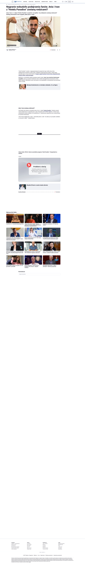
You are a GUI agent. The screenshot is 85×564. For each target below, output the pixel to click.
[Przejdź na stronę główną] (13, 2)
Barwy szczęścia (29, 544)
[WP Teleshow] (18, 1)
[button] (65, 1)
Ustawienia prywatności (57, 555)
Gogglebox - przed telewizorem (15, 543)
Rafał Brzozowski (60, 544)
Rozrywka (25, 1)
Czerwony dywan (44, 1)
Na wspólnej (28, 543)
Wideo (55, 1)
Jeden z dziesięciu (45, 543)
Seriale (50, 1)
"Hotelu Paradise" (47, 110)
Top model (44, 545)
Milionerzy (44, 544)
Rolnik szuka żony (13, 544)
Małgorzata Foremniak (61, 543)
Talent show (31, 1)
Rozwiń (39, 133)
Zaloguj (69, 1)
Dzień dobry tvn (13, 545)
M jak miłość (28, 545)
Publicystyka (37, 1)
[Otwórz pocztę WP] (63, 1)
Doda (59, 545)
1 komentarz (53, 49)
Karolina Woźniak (12, 49)
